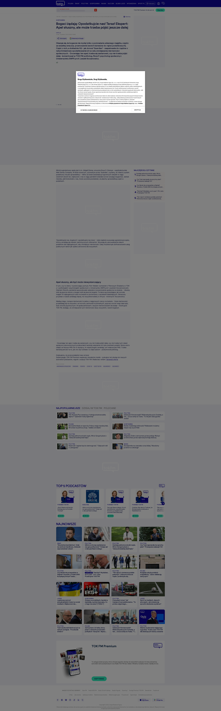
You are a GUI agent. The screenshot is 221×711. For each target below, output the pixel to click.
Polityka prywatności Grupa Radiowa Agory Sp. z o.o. (123, 103)
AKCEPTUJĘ (137, 110)
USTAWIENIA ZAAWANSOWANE (89, 110)
